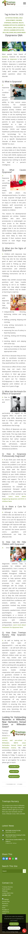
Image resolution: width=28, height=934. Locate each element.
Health (21, 23)
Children (19, 20)
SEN (22, 27)
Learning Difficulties (10, 25)
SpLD (4, 32)
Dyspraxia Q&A (14, 35)
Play (18, 27)
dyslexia (5, 57)
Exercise (15, 23)
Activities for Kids (11, 18)
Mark (20, 784)
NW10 (15, 27)
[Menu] (24, 3)
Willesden (9, 32)
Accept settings (14, 924)
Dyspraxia (7, 23)
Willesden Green (19, 32)
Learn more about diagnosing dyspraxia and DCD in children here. (14, 498)
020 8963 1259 (6, 895)
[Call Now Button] (24, 931)
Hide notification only (14, 928)
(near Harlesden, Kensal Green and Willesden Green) (14, 745)
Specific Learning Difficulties (14, 30)
